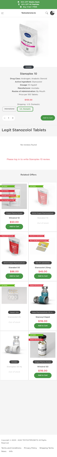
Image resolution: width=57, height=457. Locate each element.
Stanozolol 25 (14, 317)
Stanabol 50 (14, 267)
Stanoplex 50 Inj (14, 367)
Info (11, 451)
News (3, 451)
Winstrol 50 (42, 367)
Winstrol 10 (14, 218)
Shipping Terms (47, 448)
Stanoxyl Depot (43, 317)
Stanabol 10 (42, 218)
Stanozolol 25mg (43, 267)
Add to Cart (48, 118)
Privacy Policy (30, 448)
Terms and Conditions (11, 448)
